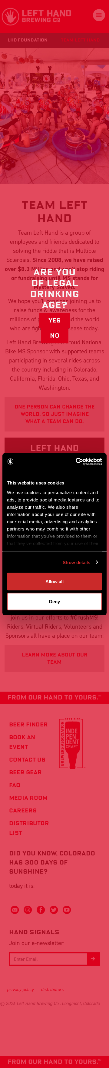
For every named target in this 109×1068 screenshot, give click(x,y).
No (54, 336)
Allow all (54, 581)
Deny (54, 601)
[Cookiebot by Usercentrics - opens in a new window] (77, 461)
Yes (54, 321)
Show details (76, 562)
